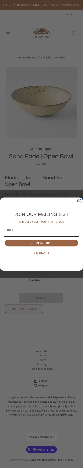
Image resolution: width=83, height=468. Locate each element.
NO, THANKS (41, 253)
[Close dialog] (79, 201)
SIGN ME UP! (41, 243)
